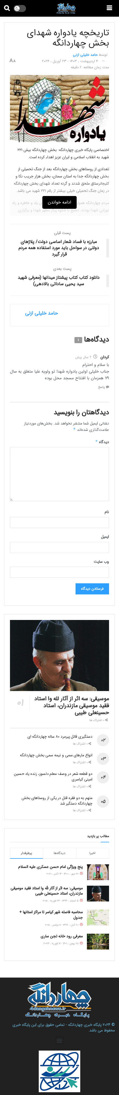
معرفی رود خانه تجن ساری (62, 936)
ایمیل (105, 537)
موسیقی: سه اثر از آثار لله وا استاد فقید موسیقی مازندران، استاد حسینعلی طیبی (71, 705)
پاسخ (101, 387)
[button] (59, 1040)
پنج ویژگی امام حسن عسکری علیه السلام (50, 867)
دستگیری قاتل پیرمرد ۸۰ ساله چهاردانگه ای (59, 737)
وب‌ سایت (101, 562)
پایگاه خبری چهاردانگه (85, 1025)
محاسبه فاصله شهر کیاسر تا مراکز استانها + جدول (51, 915)
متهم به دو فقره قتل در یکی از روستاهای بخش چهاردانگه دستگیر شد (57, 801)
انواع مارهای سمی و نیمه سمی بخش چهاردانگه (56, 755)
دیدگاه (102, 442)
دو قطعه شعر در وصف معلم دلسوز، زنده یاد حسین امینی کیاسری (53, 776)
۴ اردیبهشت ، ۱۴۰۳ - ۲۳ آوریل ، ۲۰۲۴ (70, 61)
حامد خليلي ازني (85, 55)
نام (107, 512)
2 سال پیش (83, 357)
